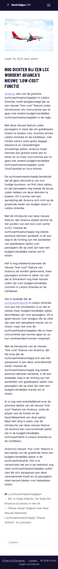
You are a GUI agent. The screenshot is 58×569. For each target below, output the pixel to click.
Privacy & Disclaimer (13, 560)
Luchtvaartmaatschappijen (25, 494)
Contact (33, 560)
